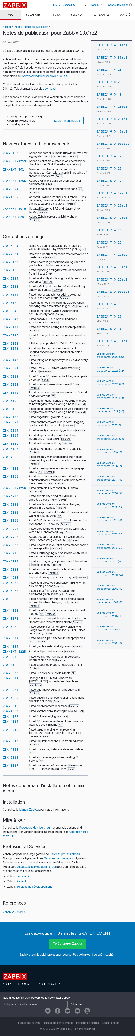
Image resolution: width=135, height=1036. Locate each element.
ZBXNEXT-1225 (14, 651)
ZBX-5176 (10, 303)
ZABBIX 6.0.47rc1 (112, 218)
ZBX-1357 (10, 197)
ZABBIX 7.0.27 (109, 242)
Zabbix (15, 5)
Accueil (7, 26)
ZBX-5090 (10, 476)
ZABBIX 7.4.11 (109, 230)
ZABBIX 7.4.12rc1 (112, 193)
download (49, 88)
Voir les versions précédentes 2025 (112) (110, 369)
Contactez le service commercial (35, 866)
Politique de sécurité (28, 1022)
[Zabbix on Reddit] (67, 1011)
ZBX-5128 (10, 417)
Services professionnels (65, 854)
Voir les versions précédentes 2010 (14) (110, 573)
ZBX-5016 (10, 706)
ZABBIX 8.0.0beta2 (113, 144)
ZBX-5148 (10, 360)
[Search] (85, 5)
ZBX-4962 (10, 711)
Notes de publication (36, 26)
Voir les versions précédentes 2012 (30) (110, 546)
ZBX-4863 (10, 457)
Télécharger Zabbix (67, 943)
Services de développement (34, 886)
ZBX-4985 (10, 577)
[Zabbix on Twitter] (48, 1011)
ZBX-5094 (10, 246)
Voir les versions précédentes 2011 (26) (110, 560)
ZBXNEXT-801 (13, 169)
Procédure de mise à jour (35, 827)
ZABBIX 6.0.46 (109, 328)
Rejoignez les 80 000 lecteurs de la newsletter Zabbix (36, 997)
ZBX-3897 (10, 765)
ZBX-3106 (10, 665)
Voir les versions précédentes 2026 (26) (110, 355)
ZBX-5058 (10, 343)
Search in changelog (67, 120)
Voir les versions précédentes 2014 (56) (110, 519)
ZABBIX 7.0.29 (109, 82)
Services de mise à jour (58, 858)
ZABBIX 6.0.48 (109, 94)
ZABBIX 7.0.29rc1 (112, 119)
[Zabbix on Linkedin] (77, 1011)
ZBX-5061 (10, 368)
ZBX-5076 (10, 627)
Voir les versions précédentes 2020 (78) (110, 437)
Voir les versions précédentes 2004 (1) (109, 642)
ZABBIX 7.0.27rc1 (112, 279)
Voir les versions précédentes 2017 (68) (110, 478)
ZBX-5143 (10, 348)
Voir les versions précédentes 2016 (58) (110, 491)
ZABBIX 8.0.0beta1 (113, 291)
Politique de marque (88, 1022)
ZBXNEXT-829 (13, 217)
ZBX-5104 (10, 430)
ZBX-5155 (10, 270)
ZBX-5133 (10, 327)
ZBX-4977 (10, 716)
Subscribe (76, 1004)
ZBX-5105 (10, 449)
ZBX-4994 (10, 721)
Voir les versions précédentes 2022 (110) (110, 410)
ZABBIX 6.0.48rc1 (112, 131)
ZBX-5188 (10, 262)
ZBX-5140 (10, 392)
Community (69, 4)
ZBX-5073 (10, 422)
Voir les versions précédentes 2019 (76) (110, 451)
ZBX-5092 (10, 512)
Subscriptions (25, 876)
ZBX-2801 (10, 254)
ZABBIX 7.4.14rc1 (112, 45)
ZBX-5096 (10, 569)
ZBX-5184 (10, 278)
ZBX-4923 (10, 749)
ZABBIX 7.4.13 (109, 70)
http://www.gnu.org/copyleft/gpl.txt (44, 76)
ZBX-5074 (10, 189)
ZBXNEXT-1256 (14, 181)
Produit (18, 26)
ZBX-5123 (10, 376)
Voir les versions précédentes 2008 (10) (110, 601)
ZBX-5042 (10, 311)
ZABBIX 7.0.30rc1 (112, 57)
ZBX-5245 (10, 553)
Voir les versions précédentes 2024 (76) (110, 382)
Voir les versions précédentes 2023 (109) (111, 396)
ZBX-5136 (10, 286)
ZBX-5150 (10, 153)
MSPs (56, 4)
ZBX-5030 (10, 673)
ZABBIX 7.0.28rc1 (112, 205)
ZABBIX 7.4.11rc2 (112, 255)
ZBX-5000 (10, 520)
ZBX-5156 (10, 384)
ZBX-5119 (10, 444)
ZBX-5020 (10, 698)
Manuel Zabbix (28, 809)
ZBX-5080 (10, 545)
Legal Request (110, 1022)
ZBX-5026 (10, 757)
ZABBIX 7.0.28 (109, 168)
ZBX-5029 (10, 599)
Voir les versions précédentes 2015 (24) (110, 505)
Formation (22, 881)
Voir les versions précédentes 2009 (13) (110, 587)
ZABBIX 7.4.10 (109, 304)
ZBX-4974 (10, 561)
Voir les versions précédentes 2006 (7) (110, 628)
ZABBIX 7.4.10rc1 (112, 341)
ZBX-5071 (10, 618)
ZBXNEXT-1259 (14, 161)
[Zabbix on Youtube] (87, 1011)
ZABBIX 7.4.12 (109, 156)
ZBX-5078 (10, 583)
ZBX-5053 (10, 591)
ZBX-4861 (10, 468)
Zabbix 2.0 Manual (14, 912)
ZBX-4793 (10, 529)
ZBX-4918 (10, 730)
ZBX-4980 (10, 496)
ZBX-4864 (10, 646)
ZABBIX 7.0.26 (109, 316)
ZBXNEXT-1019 (14, 209)
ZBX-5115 (10, 335)
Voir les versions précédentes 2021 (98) (110, 423)
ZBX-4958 (10, 610)
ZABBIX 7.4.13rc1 (112, 107)
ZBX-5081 (10, 504)
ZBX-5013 (10, 741)
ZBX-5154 (10, 295)
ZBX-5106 (10, 401)
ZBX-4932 (10, 657)
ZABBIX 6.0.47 (109, 181)
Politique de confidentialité (58, 1022)
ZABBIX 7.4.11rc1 (112, 267)
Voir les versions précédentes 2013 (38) (110, 532)
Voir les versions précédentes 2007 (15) (110, 614)
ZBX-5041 (10, 678)
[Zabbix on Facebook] (57, 1011)
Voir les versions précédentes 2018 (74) (110, 464)
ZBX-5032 (10, 638)
